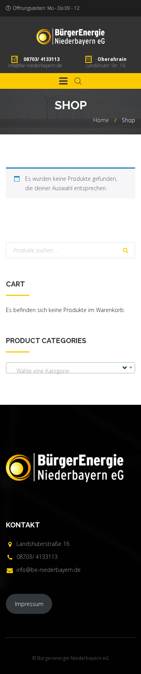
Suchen (125, 251)
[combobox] (70, 367)
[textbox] (70, 371)
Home (101, 120)
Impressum (29, 604)
